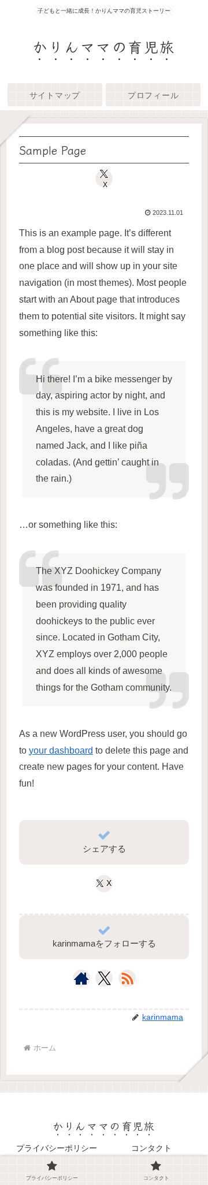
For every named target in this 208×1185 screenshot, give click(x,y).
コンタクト (151, 1148)
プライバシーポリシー (56, 1148)
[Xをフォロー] (104, 978)
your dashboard (61, 750)
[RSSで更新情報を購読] (127, 978)
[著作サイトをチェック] (81, 978)
